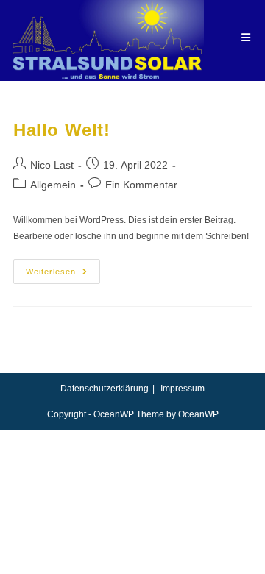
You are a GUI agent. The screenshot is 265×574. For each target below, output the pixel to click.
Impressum (182, 388)
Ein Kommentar (141, 185)
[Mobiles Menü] (245, 37)
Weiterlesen (63, 275)
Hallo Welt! (61, 130)
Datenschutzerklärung (104, 388)
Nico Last (52, 165)
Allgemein (53, 185)
